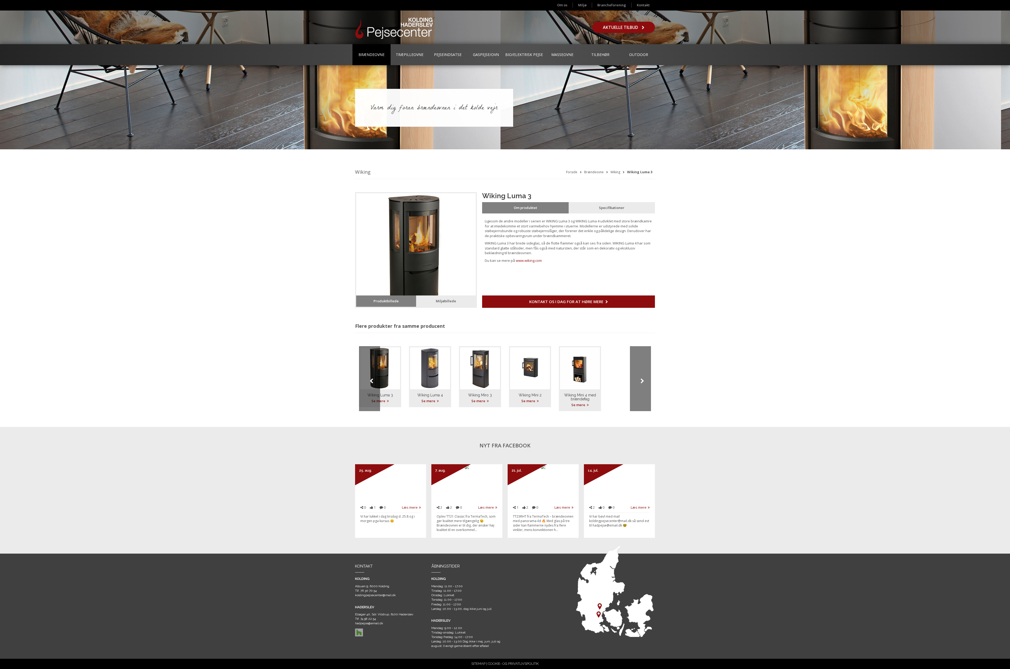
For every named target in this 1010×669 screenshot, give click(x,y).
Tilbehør (600, 54)
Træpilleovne (409, 54)
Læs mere (410, 507)
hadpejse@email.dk (369, 623)
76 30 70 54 (368, 591)
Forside (571, 172)
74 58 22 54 (368, 619)
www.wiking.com (529, 260)
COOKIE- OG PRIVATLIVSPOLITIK (513, 664)
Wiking (615, 172)
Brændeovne (371, 54)
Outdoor (638, 54)
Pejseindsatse (448, 54)
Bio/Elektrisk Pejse (524, 54)
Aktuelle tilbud (621, 27)
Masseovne (562, 54)
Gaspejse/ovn (486, 54)
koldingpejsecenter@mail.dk (375, 595)
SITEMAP (478, 664)
